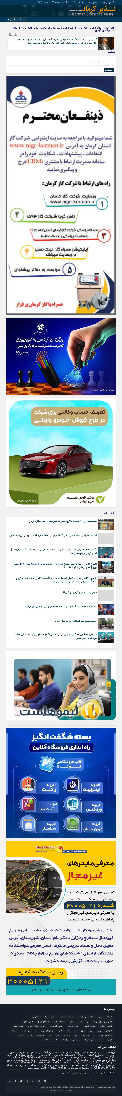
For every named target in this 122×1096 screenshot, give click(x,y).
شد (50, 1035)
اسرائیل (109, 1031)
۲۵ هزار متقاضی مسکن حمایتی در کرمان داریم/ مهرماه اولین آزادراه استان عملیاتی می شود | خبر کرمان (55, 636)
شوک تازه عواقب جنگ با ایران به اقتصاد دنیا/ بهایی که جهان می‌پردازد (61, 607)
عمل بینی (110, 1065)
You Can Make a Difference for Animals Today (40, 1063)
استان (71, 1021)
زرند (76, 1035)
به (69, 1031)
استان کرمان (28, 1021)
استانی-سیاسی (73, 1026)
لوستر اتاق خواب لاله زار (84, 1063)
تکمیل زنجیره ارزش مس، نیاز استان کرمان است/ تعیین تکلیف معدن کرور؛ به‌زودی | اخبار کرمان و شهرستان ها (54, 551)
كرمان (110, 1040)
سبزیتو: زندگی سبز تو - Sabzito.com (69, 1068)
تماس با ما (63, 1072)
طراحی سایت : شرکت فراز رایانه (61, 1090)
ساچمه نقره (81, 1060)
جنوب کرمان (26, 1031)
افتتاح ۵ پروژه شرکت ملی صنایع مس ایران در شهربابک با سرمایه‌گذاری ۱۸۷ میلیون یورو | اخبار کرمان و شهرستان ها (54, 565)
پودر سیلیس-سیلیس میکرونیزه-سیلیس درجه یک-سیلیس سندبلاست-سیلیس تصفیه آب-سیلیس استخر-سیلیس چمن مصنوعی (61, 1057)
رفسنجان (85, 1035)
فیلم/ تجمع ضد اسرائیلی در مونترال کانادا (76, 621)
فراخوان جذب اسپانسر (81, 1072)
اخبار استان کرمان (67, 1017)
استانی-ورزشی (18, 1026)
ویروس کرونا (89, 1040)
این (91, 1031)
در (94, 1035)
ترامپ (60, 1031)
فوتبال (21, 1035)
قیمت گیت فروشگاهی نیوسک (55, 1060)
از (87, 1021)
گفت (46, 1040)
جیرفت (14, 1031)
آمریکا (109, 1017)
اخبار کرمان (36, 1017)
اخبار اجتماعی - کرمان (86, 1017)
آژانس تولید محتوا (36, 1068)
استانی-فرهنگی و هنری (36, 1026)
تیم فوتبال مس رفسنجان (44, 1031)
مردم (100, 1040)
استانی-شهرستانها (56, 1026)
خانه (110, 1072)
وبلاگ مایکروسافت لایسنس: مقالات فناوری (60, 1055)
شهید (30, 1035)
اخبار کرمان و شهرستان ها (102, 1021)
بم (75, 1031)
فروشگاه (99, 1072)
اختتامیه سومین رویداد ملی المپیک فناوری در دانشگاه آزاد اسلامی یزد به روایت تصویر (53, 535)
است (80, 1021)
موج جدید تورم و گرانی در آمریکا (80, 592)
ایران (99, 1031)
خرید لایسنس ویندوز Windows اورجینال (94, 1053)
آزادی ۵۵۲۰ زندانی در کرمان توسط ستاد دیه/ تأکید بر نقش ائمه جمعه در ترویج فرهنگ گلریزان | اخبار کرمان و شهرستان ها (56, 580)
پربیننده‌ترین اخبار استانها (71, 1040)
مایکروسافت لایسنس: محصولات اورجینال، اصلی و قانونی (71, 1065)
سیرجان (67, 1035)
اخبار (100, 1017)
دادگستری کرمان (106, 1035)
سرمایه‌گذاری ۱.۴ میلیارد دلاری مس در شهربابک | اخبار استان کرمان (63, 521)
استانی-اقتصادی (89, 1026)
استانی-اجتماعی (106, 1026)
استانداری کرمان (43, 1021)
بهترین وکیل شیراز (24, 1055)
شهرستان (40, 1035)
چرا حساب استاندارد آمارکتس (53, 1053)
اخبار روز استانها (50, 1017)
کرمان (55, 1040)
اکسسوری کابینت (96, 1055)
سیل (57, 1035)
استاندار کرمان (59, 1021)
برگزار (83, 1031)
